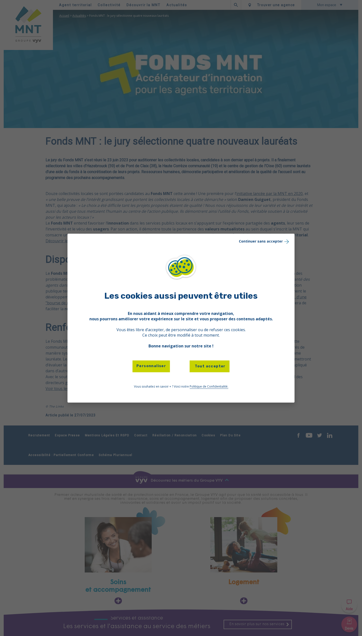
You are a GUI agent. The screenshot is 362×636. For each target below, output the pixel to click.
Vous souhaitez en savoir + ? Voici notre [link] (181, 386)
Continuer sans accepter (261, 241)
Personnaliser (151, 366)
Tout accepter (210, 366)
